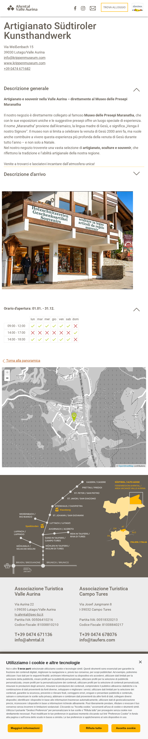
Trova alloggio (114, 7)
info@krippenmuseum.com (24, 58)
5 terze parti (24, 668)
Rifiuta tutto (94, 728)
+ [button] (7, 372)
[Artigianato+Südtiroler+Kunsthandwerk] (74, 417)
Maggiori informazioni (25, 728)
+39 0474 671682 (17, 69)
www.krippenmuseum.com (24, 63)
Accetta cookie (126, 728)
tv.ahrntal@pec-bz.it (29, 614)
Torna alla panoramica (22, 361)
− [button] (7, 378)
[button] (140, 661)
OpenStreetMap (126, 465)
